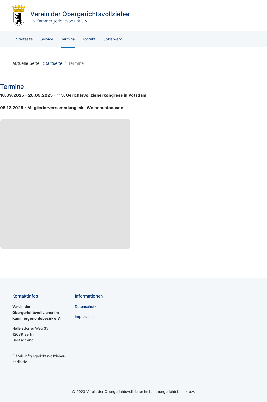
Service (46, 39)
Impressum (84, 316)
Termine (68, 39)
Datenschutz (85, 306)
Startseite (24, 39)
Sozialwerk (112, 39)
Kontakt (88, 39)
